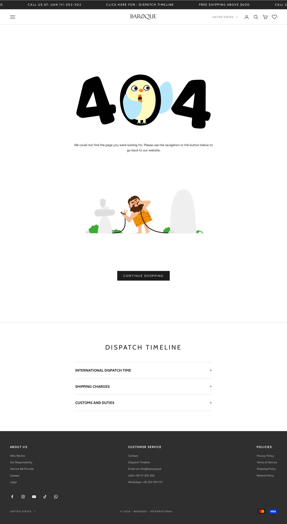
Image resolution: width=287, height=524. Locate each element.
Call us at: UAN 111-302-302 (37, 5)
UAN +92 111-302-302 (141, 475)
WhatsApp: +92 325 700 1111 (145, 482)
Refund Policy (265, 475)
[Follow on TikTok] (45, 497)
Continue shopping (143, 276)
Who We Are (17, 455)
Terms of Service (267, 462)
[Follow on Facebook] (12, 497)
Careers (14, 475)
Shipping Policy (266, 468)
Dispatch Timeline (139, 462)
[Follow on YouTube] (34, 497)
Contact (133, 455)
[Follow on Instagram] (23, 497)
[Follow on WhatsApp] (56, 497)
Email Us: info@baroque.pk (144, 468)
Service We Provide (22, 468)
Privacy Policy (265, 455)
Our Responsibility (21, 462)
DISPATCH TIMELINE (139, 5)
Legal (13, 482)
